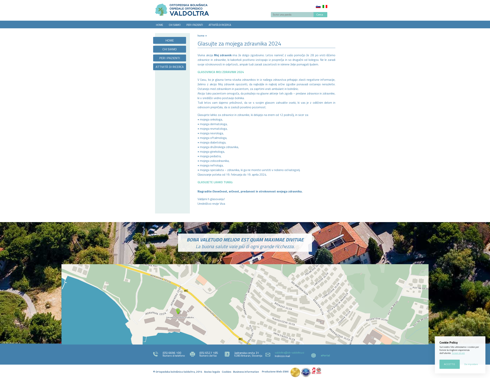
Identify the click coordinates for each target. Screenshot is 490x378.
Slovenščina (318, 6)
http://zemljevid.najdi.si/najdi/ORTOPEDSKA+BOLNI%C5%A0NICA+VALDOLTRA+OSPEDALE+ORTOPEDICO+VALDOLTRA (245, 304)
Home (201, 35)
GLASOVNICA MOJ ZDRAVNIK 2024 (221, 72)
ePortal (325, 355)
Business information (246, 372)
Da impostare (471, 364)
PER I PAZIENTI (194, 25)
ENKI (286, 371)
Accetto (449, 364)
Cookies (226, 372)
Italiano (325, 6)
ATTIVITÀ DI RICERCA (220, 25)
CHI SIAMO (175, 25)
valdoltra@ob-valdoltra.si (289, 352)
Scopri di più (458, 353)
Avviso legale (212, 372)
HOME (159, 25)
